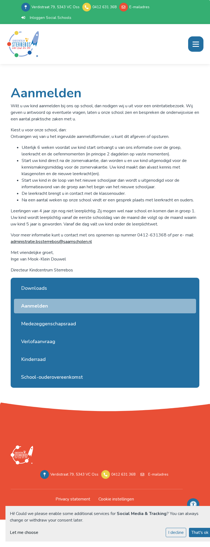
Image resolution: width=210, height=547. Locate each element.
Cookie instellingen (116, 499)
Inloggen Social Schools (50, 17)
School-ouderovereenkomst (52, 377)
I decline (176, 532)
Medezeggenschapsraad (48, 323)
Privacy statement (73, 499)
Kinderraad (33, 359)
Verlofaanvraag (38, 341)
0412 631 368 (104, 7)
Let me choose (24, 532)
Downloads (34, 288)
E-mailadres (139, 7)
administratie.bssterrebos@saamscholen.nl (51, 242)
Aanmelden (34, 306)
